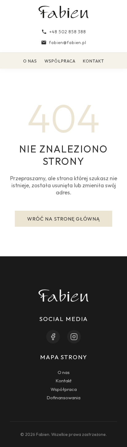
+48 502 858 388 (67, 32)
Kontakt (93, 61)
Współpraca (60, 61)
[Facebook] (53, 336)
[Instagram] (74, 336)
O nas (30, 61)
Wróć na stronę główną (63, 219)
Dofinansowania (63, 397)
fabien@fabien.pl (67, 42)
